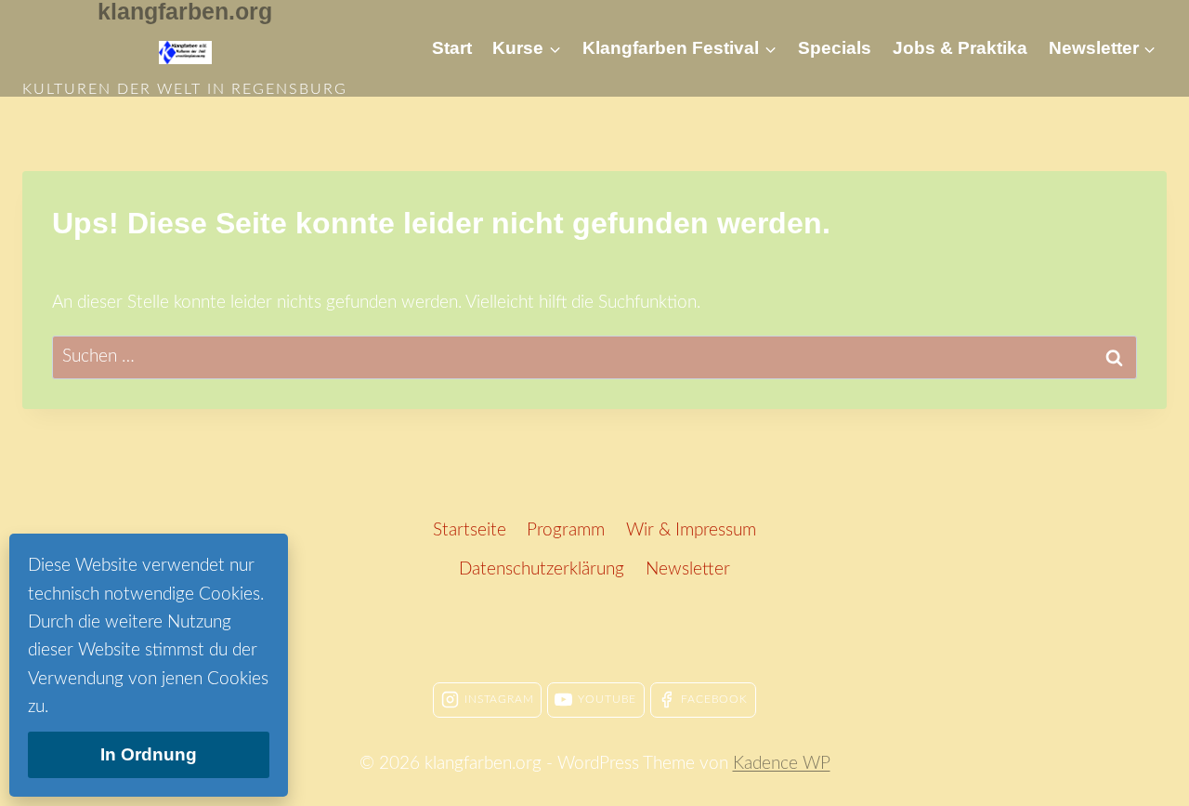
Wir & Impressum (691, 530)
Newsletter (688, 569)
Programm (566, 530)
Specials (834, 48)
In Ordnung (148, 754)
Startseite (469, 530)
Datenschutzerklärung (541, 569)
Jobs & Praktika (960, 48)
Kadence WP (781, 764)
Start (452, 48)
